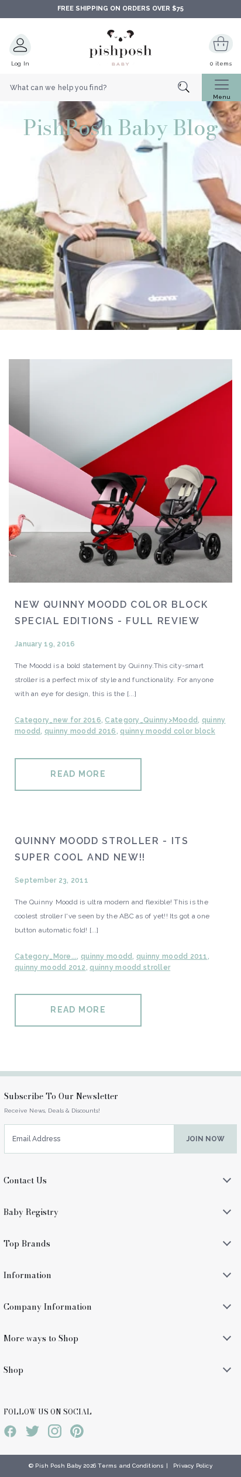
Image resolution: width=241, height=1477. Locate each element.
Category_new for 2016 (58, 720)
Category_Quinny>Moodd (151, 720)
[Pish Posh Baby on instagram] (54, 1433)
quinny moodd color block (167, 731)
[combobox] (101, 88)
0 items (221, 63)
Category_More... (46, 956)
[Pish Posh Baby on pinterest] (77, 1433)
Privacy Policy (192, 1465)
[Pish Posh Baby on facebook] (10, 1433)
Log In (20, 63)
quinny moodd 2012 (50, 967)
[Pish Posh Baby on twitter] (32, 1433)
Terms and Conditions (131, 1465)
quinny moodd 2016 (80, 731)
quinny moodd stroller (129, 967)
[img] (120, 471)
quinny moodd (106, 956)
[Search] (190, 88)
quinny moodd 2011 (172, 956)
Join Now (206, 1139)
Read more (77, 774)
